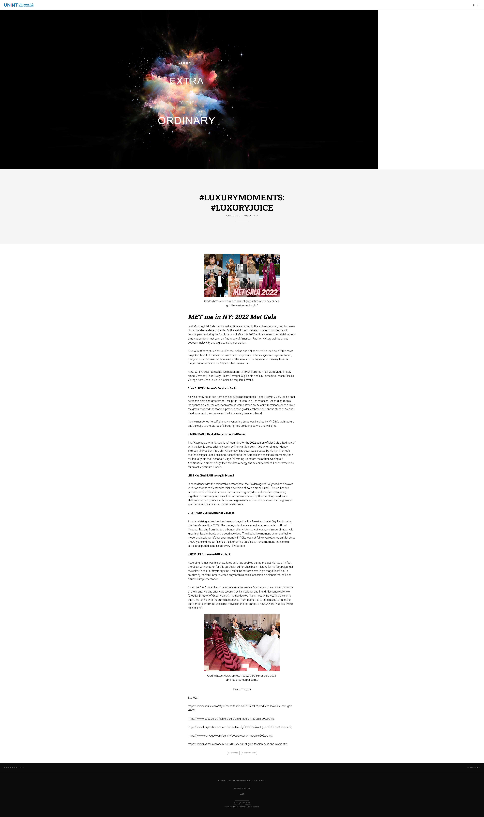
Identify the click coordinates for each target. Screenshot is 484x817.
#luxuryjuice (233, 753)
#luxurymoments (249, 753)
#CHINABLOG (472, 767)
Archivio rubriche (242, 788)
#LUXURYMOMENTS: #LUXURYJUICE (242, 202)
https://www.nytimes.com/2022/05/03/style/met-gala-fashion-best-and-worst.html (238, 744)
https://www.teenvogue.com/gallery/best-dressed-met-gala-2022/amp (230, 735)
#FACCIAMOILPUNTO (15, 767)
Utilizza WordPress (241, 805)
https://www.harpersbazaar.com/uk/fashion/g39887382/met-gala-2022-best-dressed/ (239, 727)
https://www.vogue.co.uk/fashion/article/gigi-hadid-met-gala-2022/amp (231, 718)
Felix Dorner (253, 807)
